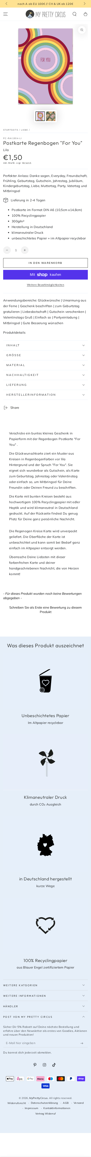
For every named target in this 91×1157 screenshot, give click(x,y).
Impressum (32, 1108)
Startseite (10, 130)
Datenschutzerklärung (44, 1102)
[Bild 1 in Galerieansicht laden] (40, 116)
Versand (26, 163)
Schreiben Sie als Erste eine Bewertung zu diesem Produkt (45, 609)
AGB (66, 1102)
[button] (74, 14)
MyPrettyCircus (38, 1098)
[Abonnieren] (83, 1043)
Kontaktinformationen (56, 1108)
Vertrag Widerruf (45, 1113)
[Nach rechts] (84, 4)
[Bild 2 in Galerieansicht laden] (50, 116)
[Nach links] (6, 4)
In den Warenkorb (45, 262)
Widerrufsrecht (16, 1103)
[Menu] (5, 14)
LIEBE (24, 130)
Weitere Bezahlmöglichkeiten (45, 284)
